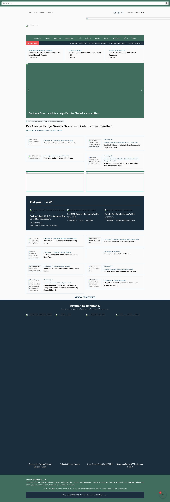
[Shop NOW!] (118, 13)
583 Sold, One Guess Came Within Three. (120, 271)
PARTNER (59, 489)
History (132, 143)
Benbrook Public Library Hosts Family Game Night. (61, 269)
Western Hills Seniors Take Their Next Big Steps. (60, 242)
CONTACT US (67, 489)
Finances (136, 159)
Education (120, 159)
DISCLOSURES (122, 489)
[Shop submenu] (136, 38)
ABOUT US (51, 489)
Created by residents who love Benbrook (107, 482)
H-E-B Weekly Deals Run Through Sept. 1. (120, 242)
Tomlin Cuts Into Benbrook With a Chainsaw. (122, 53)
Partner (42, 13)
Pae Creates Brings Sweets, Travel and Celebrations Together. (69, 126)
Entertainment (40, 50)
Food (54, 130)
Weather (68, 252)
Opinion (59, 130)
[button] (85, 90)
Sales (123, 50)
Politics (70, 283)
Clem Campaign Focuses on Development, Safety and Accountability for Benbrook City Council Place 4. (61, 287)
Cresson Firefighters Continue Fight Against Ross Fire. (61, 255)
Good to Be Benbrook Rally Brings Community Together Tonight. (122, 146)
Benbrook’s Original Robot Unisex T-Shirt (40, 465)
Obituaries (117, 251)
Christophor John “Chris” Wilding (117, 254)
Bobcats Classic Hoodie (70, 464)
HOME (45, 489)
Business (71, 50)
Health (63, 252)
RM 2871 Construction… (75, 43)
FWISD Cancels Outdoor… (94, 43)
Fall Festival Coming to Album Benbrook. (60, 143)
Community (32, 50)
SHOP (74, 489)
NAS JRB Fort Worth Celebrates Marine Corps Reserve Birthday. (121, 284)
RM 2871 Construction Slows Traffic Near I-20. (85, 53)
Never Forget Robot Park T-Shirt (100, 464)
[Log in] (122, 13)
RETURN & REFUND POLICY (86, 489)
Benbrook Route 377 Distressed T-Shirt (129, 465)
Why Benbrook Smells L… (114, 43)
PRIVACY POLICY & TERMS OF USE (106, 489)
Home (29, 13)
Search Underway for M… (134, 43)
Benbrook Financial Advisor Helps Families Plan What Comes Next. (121, 164)
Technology (48, 50)
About (35, 13)
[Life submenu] (127, 38)
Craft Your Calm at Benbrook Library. (58, 158)
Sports (75, 238)
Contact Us (50, 13)
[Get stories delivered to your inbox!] (115, 13)
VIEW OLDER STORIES (85, 297)
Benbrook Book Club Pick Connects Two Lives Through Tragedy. (44, 53)
